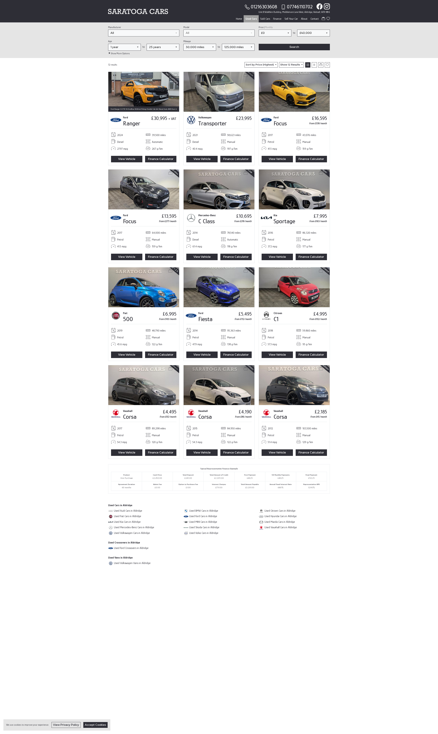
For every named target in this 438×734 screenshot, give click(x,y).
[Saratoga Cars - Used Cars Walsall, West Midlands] (138, 11)
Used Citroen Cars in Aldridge (280, 510)
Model (186, 27)
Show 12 (290, 64)
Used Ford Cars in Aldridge (203, 516)
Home (239, 18)
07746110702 (300, 6)
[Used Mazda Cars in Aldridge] (261, 521)
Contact (315, 18)
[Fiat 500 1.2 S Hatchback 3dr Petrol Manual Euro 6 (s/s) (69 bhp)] (143, 286)
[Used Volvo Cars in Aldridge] (186, 532)
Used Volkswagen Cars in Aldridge (132, 532)
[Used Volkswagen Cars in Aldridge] (110, 532)
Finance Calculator (160, 159)
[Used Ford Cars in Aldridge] (186, 516)
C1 (276, 318)
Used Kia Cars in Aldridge (127, 521)
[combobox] (143, 33)
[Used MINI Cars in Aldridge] (186, 521)
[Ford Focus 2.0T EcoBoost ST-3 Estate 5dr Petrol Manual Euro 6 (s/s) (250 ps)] (294, 91)
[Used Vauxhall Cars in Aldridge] (261, 527)
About (304, 18)
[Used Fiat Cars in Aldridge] (110, 516)
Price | (266, 27)
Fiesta (205, 318)
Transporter (212, 123)
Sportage (284, 221)
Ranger (131, 123)
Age (110, 41)
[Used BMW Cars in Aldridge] (186, 510)
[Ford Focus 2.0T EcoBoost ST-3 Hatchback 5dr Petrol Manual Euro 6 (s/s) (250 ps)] (143, 189)
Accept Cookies (95, 724)
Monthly (269, 27)
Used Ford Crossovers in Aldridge (131, 548)
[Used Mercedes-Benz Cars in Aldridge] (110, 527)
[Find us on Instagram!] (326, 6)
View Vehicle (126, 159)
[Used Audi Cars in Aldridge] (110, 510)
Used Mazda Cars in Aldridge (280, 521)
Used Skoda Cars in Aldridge (204, 527)
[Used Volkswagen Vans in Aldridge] (110, 563)
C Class (206, 221)
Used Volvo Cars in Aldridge (203, 532)
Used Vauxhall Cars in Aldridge (281, 527)
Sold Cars (265, 18)
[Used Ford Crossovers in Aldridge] (110, 548)
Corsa (130, 416)
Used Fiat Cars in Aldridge (127, 516)
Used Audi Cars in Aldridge (128, 510)
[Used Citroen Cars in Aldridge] (261, 510)
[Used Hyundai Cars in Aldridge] (261, 516)
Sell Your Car (291, 18)
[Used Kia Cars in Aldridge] (110, 521)
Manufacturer (114, 27)
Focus (280, 123)
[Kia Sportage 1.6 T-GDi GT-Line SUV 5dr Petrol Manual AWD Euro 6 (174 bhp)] (294, 189)
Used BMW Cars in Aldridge (203, 510)
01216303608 (264, 6)
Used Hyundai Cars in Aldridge (281, 516)
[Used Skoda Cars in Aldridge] (186, 527)
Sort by (260, 64)
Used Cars (251, 18)
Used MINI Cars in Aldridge (203, 521)
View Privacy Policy (66, 724)
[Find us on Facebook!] (319, 6)
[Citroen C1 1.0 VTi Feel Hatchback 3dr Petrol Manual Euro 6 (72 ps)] (294, 286)
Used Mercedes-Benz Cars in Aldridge (134, 527)
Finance (277, 18)
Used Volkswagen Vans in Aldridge (132, 563)
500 (128, 318)
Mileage (187, 41)
